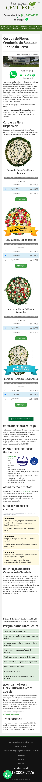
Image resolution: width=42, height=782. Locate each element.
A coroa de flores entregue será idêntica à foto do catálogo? (20, 677)
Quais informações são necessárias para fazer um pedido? (21, 637)
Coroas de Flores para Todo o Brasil (21, 742)
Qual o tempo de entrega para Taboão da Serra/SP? (18, 651)
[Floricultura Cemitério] (21, 5)
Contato (21, 764)
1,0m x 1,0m (15, 185)
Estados (21, 759)
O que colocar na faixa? (12, 671)
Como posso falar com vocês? (14, 667)
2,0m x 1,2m (15, 399)
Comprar (22, 199)
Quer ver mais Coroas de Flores (21, 419)
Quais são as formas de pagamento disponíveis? (20, 662)
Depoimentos (21, 755)
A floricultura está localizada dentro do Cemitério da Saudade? (20, 644)
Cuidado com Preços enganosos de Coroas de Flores (21, 751)
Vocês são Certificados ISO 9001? (15, 631)
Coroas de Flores (21, 746)
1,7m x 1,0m (15, 394)
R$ (34, 185)
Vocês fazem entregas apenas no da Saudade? (20, 657)
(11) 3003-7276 (29, 15)
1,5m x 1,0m (15, 193)
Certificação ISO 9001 (12, 457)
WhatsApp (26, 491)
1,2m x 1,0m (15, 189)
